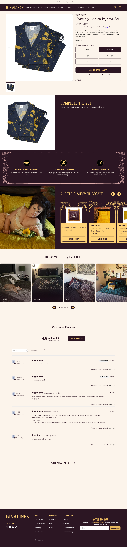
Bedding (43, 7)
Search (66, 519)
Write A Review (76, 339)
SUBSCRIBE (115, 528)
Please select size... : (84, 45)
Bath (62, 7)
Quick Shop (74, 240)
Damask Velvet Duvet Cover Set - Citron (98, 231)
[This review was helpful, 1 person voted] (110, 404)
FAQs (51, 528)
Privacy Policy (68, 532)
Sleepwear (68, 7)
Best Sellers (30, 7)
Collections (79, 7)
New (37, 7)
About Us (52, 519)
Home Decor (53, 7)
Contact (66, 524)
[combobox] (20, 350)
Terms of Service (69, 528)
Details (78, 80)
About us (91, 7)
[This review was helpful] (110, 428)
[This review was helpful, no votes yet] (110, 370)
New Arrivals (40, 524)
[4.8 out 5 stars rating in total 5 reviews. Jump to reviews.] (9, 492)
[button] (113, 194)
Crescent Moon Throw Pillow (69, 228)
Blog (51, 524)
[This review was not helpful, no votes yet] (113, 370)
